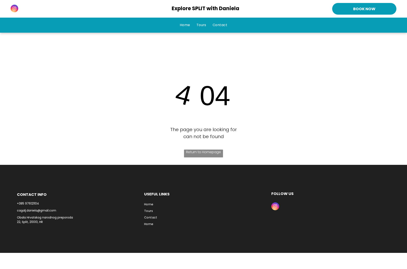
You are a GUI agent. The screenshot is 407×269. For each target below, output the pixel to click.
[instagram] (14, 9)
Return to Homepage (203, 152)
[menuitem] (185, 25)
